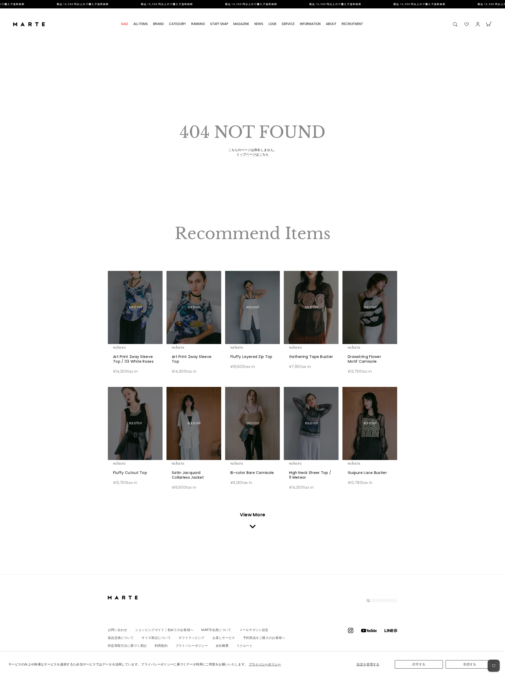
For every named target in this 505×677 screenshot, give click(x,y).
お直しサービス (224, 637)
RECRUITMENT (352, 24)
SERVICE (288, 24)
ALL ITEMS (140, 24)
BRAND (158, 24)
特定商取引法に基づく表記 (127, 645)
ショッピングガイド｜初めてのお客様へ (164, 630)
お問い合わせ (117, 630)
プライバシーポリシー (265, 664)
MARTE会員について (216, 630)
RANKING (198, 24)
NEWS (258, 24)
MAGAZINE (241, 24)
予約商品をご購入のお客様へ (264, 637)
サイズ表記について (156, 637)
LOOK (272, 24)
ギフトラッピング (191, 637)
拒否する (469, 664)
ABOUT (331, 24)
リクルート (244, 645)
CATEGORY (177, 24)
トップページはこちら (252, 154)
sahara (127, 347)
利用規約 (161, 645)
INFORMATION (310, 24)
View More (252, 514)
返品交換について (121, 637)
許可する (418, 664)
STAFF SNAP (219, 24)
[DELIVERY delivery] (252, 4)
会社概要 (222, 645)
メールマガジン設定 (254, 630)
